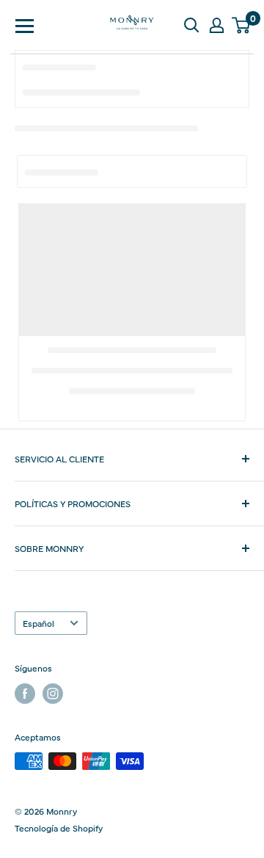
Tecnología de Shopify (59, 828)
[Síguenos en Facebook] (25, 693)
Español (38, 623)
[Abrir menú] (25, 25)
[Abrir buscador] (191, 25)
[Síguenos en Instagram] (53, 693)
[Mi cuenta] (216, 25)
